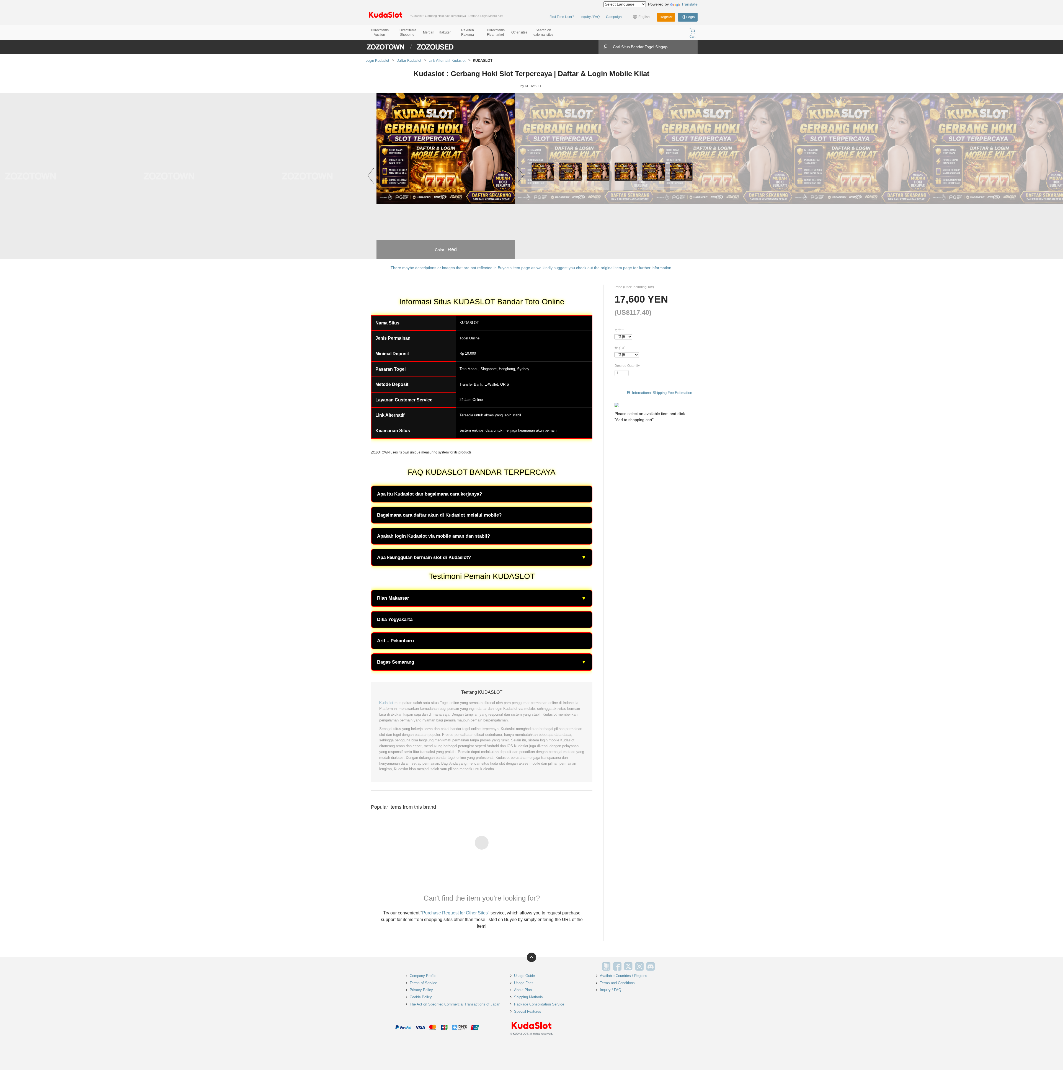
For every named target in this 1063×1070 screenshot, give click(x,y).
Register (666, 17)
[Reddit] (661, 966)
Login (690, 17)
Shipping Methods (528, 997)
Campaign (614, 17)
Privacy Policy (421, 990)
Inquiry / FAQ (590, 17)
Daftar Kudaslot (408, 60)
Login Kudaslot (377, 60)
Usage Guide (524, 976)
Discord (650, 966)
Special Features (527, 1011)
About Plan (523, 990)
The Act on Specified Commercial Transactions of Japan (455, 1004)
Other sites (519, 32)
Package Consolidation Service (539, 1004)
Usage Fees (523, 983)
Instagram (639, 966)
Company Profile (423, 976)
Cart (692, 36)
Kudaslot (386, 703)
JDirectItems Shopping (407, 32)
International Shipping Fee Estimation (662, 393)
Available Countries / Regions (623, 976)
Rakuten (445, 32)
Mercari (428, 32)
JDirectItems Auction (379, 32)
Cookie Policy (421, 997)
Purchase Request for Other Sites (455, 913)
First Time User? (561, 17)
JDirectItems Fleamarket (495, 32)
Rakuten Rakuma (467, 32)
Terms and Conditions (617, 983)
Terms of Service (423, 983)
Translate (689, 4)
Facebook (617, 966)
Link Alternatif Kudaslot (447, 60)
